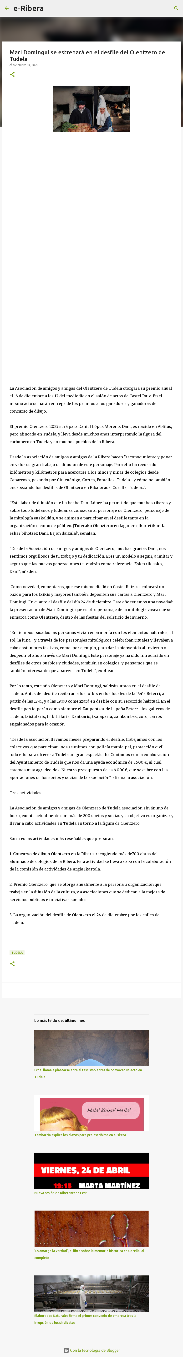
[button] (12, 75)
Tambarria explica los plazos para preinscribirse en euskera (80, 1135)
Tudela (17, 952)
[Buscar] (50, 8)
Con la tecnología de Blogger (94, 1350)
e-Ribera (28, 8)
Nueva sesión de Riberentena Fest (60, 1193)
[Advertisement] (91, 267)
